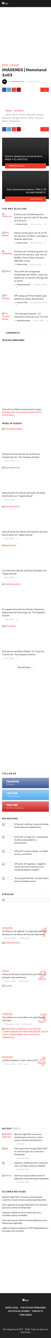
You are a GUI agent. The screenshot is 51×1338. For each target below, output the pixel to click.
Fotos (23, 115)
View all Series (24, 667)
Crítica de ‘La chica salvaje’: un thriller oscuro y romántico (31, 852)
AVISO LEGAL (11, 1308)
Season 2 (39, 118)
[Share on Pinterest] (19, 90)
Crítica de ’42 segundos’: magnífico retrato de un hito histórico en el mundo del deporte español (30, 867)
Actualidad (7, 928)
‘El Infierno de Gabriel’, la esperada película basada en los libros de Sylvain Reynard (24, 933)
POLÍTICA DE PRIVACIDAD (33, 1308)
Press (31, 118)
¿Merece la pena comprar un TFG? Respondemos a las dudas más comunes (25, 1229)
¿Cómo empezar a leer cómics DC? (20, 1060)
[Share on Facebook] (4, 90)
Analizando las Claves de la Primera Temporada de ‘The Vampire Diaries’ (21, 455)
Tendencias (7, 1014)
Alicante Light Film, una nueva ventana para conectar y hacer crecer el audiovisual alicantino (28, 1137)
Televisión (14, 65)
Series (5, 65)
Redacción (22, 224)
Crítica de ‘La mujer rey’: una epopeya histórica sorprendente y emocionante (31, 840)
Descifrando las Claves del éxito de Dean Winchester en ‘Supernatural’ (23, 494)
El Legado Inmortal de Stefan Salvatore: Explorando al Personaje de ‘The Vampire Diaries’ (23, 612)
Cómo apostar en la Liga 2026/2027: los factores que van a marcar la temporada (31, 1151)
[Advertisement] (25, 36)
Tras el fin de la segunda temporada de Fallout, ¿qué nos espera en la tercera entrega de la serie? (31, 276)
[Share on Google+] (14, 90)
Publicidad (25, 1315)
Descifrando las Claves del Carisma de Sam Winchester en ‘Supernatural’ (25, 533)
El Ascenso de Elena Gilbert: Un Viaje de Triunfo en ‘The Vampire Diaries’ (23, 653)
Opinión (5, 971)
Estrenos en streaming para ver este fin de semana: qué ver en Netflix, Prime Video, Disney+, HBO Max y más (30, 256)
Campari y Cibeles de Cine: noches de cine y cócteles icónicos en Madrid (31, 1164)
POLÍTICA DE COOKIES (19, 1311)
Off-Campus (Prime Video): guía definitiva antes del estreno (30, 297)
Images (16, 118)
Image (40, 115)
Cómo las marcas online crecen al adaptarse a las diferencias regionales (31, 1177)
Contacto (37, 1311)
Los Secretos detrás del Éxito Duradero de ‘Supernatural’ (24, 572)
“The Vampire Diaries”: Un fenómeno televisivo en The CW (31, 315)
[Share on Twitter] (9, 90)
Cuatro (16, 115)
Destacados (7, 1057)
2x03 (9, 115)
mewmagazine (17, 82)
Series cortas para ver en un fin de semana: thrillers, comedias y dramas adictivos (31, 235)
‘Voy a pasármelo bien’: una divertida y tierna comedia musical (31, 880)
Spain (5, 121)
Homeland (32, 115)
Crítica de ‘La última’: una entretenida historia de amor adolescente (31, 825)
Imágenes (7, 118)
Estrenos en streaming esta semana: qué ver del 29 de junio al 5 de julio (31, 217)
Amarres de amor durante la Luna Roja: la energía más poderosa (24, 976)
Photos (24, 118)
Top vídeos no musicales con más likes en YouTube (24, 1019)
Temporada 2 (15, 121)
